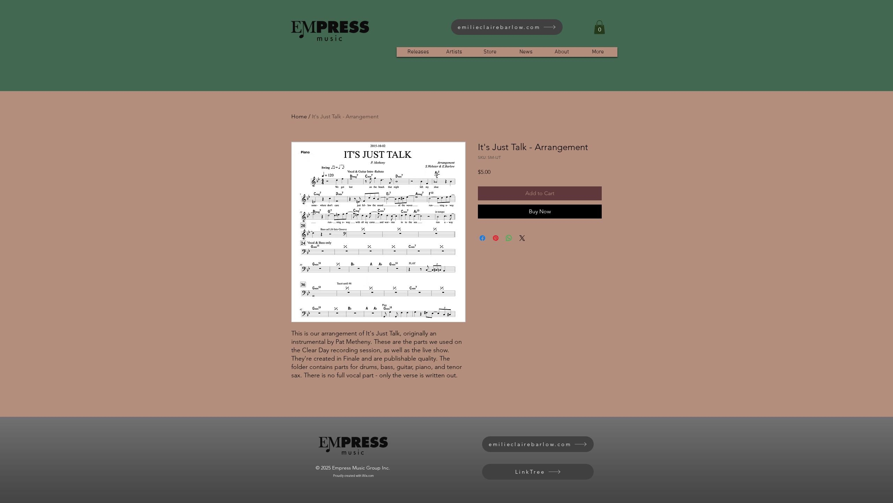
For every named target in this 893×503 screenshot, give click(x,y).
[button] (599, 27)
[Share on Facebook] (482, 238)
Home (299, 116)
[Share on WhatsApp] (509, 238)
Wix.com (368, 475)
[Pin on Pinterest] (495, 238)
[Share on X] (522, 238)
